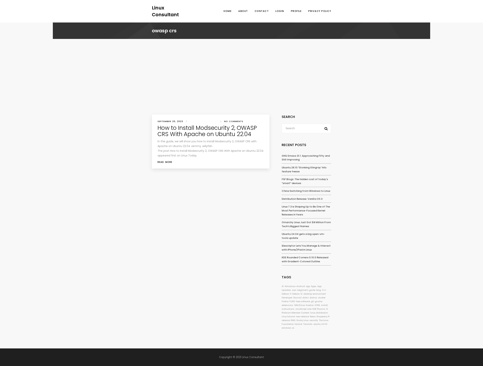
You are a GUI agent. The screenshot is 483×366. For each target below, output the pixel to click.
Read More (165, 162)
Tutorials (307, 324)
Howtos (310, 305)
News (313, 316)
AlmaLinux (290, 286)
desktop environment (314, 293)
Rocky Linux (302, 320)
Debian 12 (297, 293)
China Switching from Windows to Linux (306, 191)
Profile (296, 11)
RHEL (293, 320)
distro (305, 297)
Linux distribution (319, 312)
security (313, 320)
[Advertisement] (241, 86)
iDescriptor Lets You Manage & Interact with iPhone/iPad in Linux (306, 247)
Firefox (285, 301)
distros (313, 297)
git (312, 301)
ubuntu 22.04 (320, 324)
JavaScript (301, 308)
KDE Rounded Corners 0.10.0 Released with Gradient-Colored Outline (305, 259)
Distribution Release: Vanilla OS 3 (302, 199)
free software (303, 301)
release (286, 320)
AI (283, 286)
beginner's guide (306, 290)
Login (279, 11)
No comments (233, 121)
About (243, 11)
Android (300, 286)
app (308, 286)
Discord (297, 297)
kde (309, 308)
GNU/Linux (299, 305)
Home (228, 11)
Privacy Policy (319, 11)
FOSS (292, 301)
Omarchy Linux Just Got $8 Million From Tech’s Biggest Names (306, 224)
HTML (317, 305)
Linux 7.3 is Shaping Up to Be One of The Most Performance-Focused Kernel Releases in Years (306, 210)
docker (321, 297)
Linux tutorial (288, 316)
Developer (287, 297)
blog (318, 290)
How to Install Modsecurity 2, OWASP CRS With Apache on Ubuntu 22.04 (207, 131)
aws (294, 290)
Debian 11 (286, 293)
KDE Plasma (318, 308)
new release (302, 316)
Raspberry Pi (323, 316)
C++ (324, 290)
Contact (262, 11)
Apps (313, 286)
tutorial (298, 324)
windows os (288, 327)
